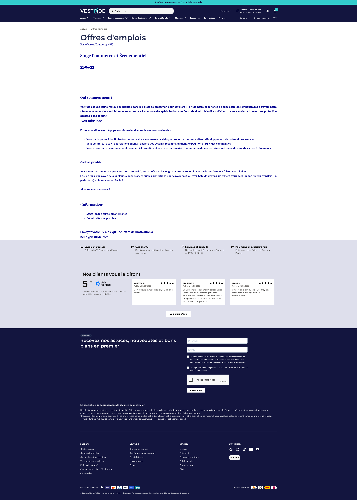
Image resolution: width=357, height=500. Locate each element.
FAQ (275, 18)
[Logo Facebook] (231, 449)
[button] (225, 11)
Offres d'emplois (99, 29)
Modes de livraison (241, 487)
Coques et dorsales (89, 453)
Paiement (184, 453)
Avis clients (142, 247)
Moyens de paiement (89, 487)
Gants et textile (161, 18)
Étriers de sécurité (89, 465)
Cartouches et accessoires (93, 457)
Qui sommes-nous (262, 18)
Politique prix (186, 461)
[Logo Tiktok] (244, 449)
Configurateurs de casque (142, 453)
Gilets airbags (87, 449)
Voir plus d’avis (178, 314)
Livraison (184, 449)
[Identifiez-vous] (267, 11)
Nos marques (136, 461)
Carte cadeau (209, 18)
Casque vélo (195, 18)
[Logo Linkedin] (251, 449)
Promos (222, 18)
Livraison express (95, 247)
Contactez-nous (187, 465)
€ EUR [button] (234, 457)
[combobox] (141, 11)
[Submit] (112, 11)
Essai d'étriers (136, 457)
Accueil (83, 29)
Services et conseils (196, 247)
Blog (132, 465)
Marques (179, 18)
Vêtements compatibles (92, 461)
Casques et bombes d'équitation (96, 469)
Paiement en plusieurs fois (251, 247)
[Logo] (92, 11)
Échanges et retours (189, 457)
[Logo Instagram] (237, 449)
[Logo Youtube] (257, 449)
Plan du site (184, 493)
